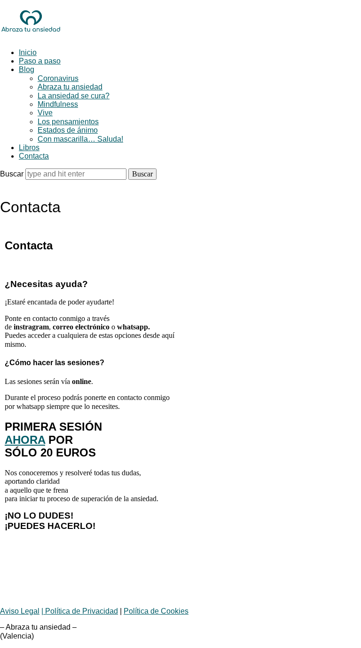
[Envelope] (42, 579)
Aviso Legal (19, 611)
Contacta (34, 156)
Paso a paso (40, 61)
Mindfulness (58, 104)
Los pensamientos (68, 122)
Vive (45, 113)
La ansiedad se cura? (74, 96)
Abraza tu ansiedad (70, 87)
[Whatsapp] (16, 579)
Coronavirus (58, 78)
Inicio (28, 52)
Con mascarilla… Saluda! (80, 139)
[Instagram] (67, 579)
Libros (29, 148)
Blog (26, 69)
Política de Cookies (156, 611)
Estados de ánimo (68, 130)
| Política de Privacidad (79, 611)
